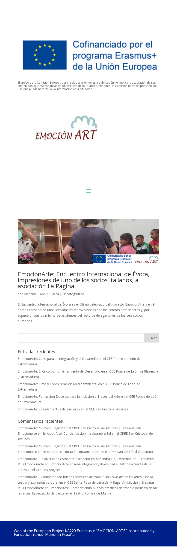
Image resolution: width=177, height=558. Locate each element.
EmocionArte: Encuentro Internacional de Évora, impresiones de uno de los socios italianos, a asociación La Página (84, 280)
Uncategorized (73, 294)
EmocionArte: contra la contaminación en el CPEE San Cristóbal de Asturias (98, 451)
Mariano (30, 294)
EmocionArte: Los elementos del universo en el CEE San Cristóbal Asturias (73, 409)
